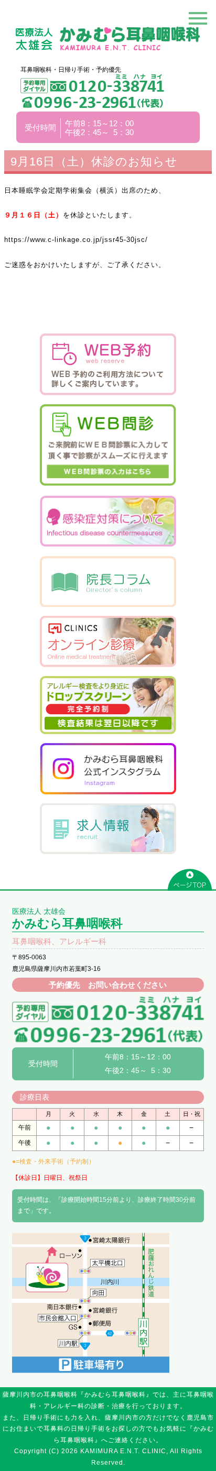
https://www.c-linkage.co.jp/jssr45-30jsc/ (76, 240)
